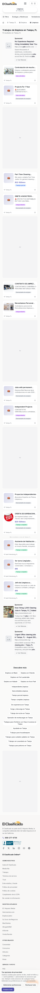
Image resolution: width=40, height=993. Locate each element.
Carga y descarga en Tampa (20, 709)
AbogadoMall (6, 927)
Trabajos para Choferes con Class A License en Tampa (20, 723)
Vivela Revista (7, 934)
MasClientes (6, 923)
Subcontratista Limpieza (20, 691)
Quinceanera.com (8, 912)
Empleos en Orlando (28, 673)
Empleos (24, 22)
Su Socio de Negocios (10, 919)
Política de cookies (8, 891)
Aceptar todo (8, 989)
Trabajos (5, 872)
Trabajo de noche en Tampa (20, 713)
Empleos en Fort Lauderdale (20, 677)
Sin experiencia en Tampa (20, 705)
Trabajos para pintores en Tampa (20, 745)
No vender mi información (11, 898)
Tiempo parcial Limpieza (20, 695)
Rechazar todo (30, 985)
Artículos (5, 952)
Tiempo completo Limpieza (20, 699)
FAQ (3, 969)
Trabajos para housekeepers (20, 732)
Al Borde (5, 930)
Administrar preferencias (12, 985)
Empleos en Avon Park (28, 681)
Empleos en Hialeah (10, 681)
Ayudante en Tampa (20, 728)
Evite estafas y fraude (9, 883)
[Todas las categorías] (25, 3)
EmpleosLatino (7, 916)
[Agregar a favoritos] (35, 80)
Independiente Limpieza (20, 687)
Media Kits (5, 868)
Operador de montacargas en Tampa (20, 718)
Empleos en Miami (11, 673)
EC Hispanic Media (8, 908)
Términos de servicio (9, 876)
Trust (4, 880)
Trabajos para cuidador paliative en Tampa (20, 737)
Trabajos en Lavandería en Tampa (20, 741)
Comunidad (6, 944)
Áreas (4, 959)
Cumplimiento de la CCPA (10, 894)
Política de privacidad (9, 887)
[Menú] (33, 3)
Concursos (6, 948)
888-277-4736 (11, 838)
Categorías (6, 955)
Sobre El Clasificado (9, 865)
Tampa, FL (12, 22)
